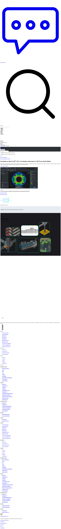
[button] (30, 96)
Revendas (2, 412)
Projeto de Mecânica (16, 191)
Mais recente (2, 191)
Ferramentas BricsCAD (4, 401)
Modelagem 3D (11, 191)
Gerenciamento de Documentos (25, 191)
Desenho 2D (6, 191)
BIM (19, 191)
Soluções (2, 382)
